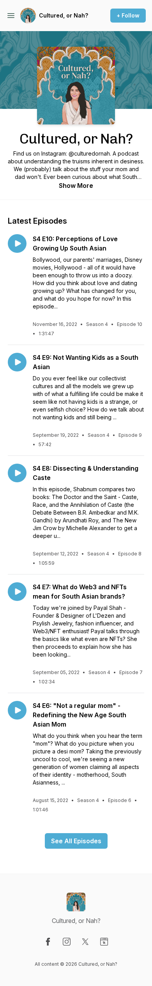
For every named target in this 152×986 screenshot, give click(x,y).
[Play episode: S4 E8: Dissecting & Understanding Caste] (17, 473)
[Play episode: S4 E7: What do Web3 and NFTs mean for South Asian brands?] (17, 591)
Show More (76, 185)
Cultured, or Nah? (63, 15)
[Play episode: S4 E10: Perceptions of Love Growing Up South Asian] (17, 243)
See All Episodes (76, 841)
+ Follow (128, 15)
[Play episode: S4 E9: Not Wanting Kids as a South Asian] (17, 362)
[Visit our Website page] (104, 942)
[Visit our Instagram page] (67, 942)
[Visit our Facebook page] (48, 942)
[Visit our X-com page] (85, 942)
